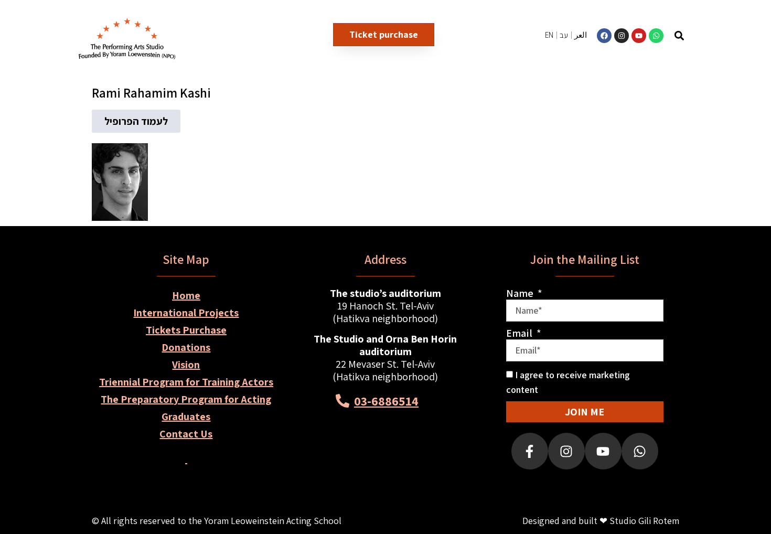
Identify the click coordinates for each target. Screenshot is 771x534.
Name (521, 293)
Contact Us (185, 434)
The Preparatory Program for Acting (186, 399)
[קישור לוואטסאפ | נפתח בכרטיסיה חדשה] (656, 35)
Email (520, 333)
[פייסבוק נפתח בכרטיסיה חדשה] (529, 451)
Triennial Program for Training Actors (186, 382)
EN (549, 35)
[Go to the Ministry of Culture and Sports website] (347, 455)
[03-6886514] (342, 401)
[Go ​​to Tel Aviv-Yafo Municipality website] (423, 455)
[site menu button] (723, 35)
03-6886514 (386, 400)
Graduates (186, 416)
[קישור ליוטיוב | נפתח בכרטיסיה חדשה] (638, 35)
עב (564, 35)
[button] (679, 35)
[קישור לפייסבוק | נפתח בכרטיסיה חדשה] (604, 35)
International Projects (186, 312)
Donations (186, 347)
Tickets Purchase (186, 330)
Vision (186, 364)
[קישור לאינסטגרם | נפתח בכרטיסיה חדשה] (621, 35)
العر (580, 35)
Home (186, 295)
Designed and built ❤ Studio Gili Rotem (600, 521)
